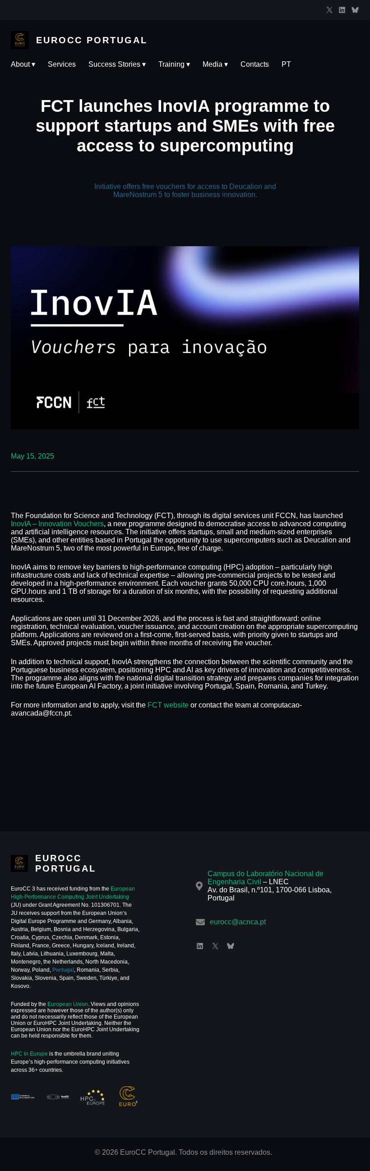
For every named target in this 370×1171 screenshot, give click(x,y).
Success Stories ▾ (117, 64)
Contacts (254, 64)
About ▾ (23, 64)
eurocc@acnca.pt (238, 922)
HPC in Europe (29, 1054)
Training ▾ (174, 64)
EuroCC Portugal (92, 40)
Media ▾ (215, 64)
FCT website (168, 705)
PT (286, 64)
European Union (67, 1004)
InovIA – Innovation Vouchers (57, 524)
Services (62, 64)
